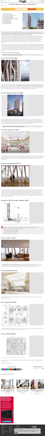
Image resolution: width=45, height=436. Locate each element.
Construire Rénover (4, 432)
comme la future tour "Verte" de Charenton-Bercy (12, 264)
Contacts (2, 434)
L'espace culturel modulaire (7, 23)
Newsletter (17, 434)
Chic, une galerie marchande (7, 22)
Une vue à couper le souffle (7, 19)
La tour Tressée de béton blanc (7, 13)
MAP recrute (14, 434)
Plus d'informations (7, 393)
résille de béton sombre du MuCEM (24, 85)
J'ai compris (16, 432)
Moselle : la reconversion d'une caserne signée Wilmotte (16, 126)
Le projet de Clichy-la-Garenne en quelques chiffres (10, 18)
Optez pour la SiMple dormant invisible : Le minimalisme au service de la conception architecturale (7, 391)
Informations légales (32, 434)
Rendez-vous (10, 432)
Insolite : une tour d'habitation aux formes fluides (14, 54)
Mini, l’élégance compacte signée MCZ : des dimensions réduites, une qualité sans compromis (37, 391)
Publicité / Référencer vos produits (8, 434)
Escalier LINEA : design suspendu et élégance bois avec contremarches (22, 390)
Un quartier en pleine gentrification (8, 17)
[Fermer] (42, 9)
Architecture (3, 363)
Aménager (3, 433)
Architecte (7, 363)
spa (19, 47)
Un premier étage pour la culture (8, 16)
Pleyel (32, 195)
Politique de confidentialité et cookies (40, 434)
